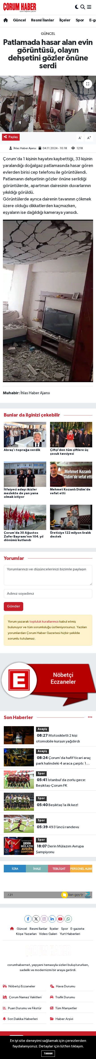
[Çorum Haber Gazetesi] (19, 7)
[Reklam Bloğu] (48, 684)
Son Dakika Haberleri (23, 1019)
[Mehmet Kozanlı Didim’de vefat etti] (71, 474)
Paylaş (13, 137)
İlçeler (65, 20)
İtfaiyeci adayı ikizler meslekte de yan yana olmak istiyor (21, 493)
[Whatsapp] (68, 919)
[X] (36, 919)
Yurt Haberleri (70, 934)
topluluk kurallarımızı (44, 621)
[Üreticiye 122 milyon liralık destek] (71, 517)
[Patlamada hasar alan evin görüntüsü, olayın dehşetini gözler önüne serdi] (48, 104)
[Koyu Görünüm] (77, 7)
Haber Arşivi (64, 1019)
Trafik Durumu (65, 997)
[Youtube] (60, 919)
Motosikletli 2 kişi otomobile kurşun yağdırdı (58, 738)
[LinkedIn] (52, 919)
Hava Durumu (65, 986)
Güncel (19, 20)
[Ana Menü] (89, 7)
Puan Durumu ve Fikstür (25, 1008)
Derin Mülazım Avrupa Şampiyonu (60, 849)
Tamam (48, 1053)
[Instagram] (44, 919)
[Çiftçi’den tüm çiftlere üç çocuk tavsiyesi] (71, 434)
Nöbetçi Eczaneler (21, 986)
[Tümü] (90, 717)
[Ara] (82, 7)
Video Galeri (48, 934)
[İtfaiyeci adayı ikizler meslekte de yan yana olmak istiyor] (25, 474)
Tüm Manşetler (66, 1008)
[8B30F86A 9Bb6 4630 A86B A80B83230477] (48, 300)
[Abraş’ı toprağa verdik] (25, 434)
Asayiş (42, 729)
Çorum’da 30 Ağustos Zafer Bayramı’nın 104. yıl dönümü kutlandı (23, 536)
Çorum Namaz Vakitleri (25, 997)
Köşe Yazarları (26, 934)
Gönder (13, 606)
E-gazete (77, 928)
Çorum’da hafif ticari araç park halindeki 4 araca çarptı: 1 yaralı (63, 761)
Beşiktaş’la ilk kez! (57, 805)
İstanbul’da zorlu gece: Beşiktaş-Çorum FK (61, 783)
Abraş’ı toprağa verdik (22, 450)
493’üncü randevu (58, 827)
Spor (80, 20)
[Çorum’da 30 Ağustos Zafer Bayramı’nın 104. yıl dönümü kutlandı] (25, 517)
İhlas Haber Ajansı (25, 148)
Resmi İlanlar (42, 20)
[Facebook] (28, 919)
